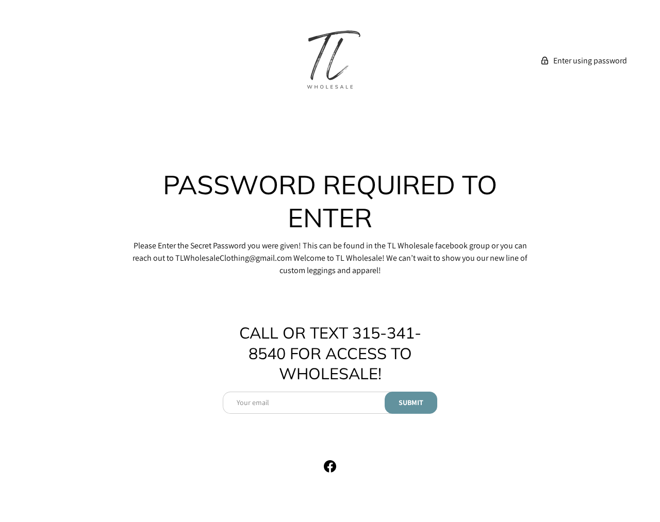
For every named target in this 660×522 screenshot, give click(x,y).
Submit (411, 402)
